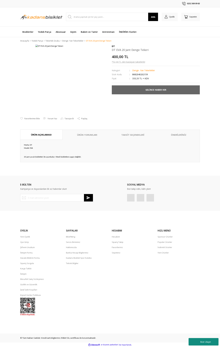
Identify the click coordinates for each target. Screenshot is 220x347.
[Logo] (41, 17)
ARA (153, 17)
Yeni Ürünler (163, 252)
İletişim (23, 274)
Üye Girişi (24, 242)
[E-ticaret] (109, 344)
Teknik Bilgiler (72, 263)
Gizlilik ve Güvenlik (28, 284)
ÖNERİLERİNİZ (178, 134)
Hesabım (116, 236)
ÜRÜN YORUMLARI (87, 134)
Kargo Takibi (25, 268)
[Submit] (88, 197)
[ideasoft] (94, 344)
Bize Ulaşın (205, 341)
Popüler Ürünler (165, 242)
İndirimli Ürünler (165, 247)
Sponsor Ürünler (165, 236)
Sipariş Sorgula (27, 263)
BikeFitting (70, 236)
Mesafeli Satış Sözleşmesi (32, 279)
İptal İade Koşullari (28, 289)
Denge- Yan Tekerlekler (143, 70)
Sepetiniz (116, 252)
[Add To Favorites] (30, 118)
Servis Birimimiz (73, 242)
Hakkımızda (71, 247)
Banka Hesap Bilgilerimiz (77, 252)
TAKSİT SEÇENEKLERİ (132, 134)
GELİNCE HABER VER (155, 89)
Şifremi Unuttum (27, 247)
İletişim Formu (26, 252)
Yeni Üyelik (25, 236)
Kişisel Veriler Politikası (30, 295)
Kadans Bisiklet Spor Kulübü (79, 258)
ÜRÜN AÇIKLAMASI (41, 134)
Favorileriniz (117, 247)
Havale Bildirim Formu (30, 258)
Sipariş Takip (117, 242)
